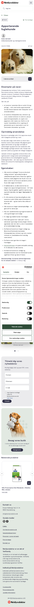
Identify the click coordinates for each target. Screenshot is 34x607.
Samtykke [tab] (6, 272)
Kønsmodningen (9, 245)
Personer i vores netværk (11, 536)
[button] (14, 350)
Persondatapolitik (8, 590)
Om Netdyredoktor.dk (10, 530)
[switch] (29, 307)
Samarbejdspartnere (9, 533)
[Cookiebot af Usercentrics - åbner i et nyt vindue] (24, 267)
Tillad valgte (17, 332)
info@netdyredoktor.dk (10, 514)
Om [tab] (28, 272)
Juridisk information (9, 593)
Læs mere (10, 398)
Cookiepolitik (7, 587)
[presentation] (2, 473)
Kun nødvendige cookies (17, 338)
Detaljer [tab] (17, 272)
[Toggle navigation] (31, 3)
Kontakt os (6, 543)
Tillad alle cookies (17, 326)
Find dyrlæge (7, 540)
